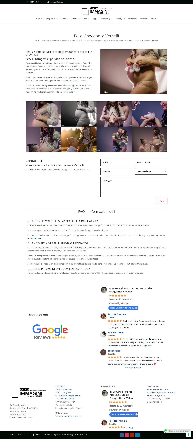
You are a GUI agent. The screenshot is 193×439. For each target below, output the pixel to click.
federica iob (114, 350)
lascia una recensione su (122, 307)
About (154, 19)
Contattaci (30, 169)
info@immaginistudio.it (70, 395)
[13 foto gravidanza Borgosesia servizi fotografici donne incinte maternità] (149, 126)
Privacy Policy (67, 434)
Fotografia (50, 19)
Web (85, 19)
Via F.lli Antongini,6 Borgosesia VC (161, 392)
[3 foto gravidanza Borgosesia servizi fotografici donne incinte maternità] (149, 151)
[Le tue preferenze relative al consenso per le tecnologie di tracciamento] (188, 434)
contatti (144, 19)
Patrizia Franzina (117, 314)
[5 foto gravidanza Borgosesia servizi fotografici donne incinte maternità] (114, 151)
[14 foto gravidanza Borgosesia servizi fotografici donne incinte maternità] (114, 126)
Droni (74, 19)
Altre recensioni (133, 367)
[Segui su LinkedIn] (137, 435)
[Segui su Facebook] (122, 435)
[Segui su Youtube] (132, 435)
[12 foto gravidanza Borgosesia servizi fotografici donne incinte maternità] (43, 151)
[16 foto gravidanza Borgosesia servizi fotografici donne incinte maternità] (43, 126)
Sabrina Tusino (116, 332)
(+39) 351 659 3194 (34, 2)
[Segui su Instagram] (127, 435)
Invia (162, 201)
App (94, 19)
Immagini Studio (75, 85)
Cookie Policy (81, 434)
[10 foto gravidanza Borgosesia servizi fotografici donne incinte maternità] (78, 151)
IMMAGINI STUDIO (63, 389)
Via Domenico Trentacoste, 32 (68, 416)
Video (63, 19)
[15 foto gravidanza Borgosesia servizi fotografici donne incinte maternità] (78, 126)
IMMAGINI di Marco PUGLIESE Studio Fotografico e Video (130, 290)
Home (39, 19)
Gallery (119, 19)
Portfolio (132, 19)
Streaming (105, 19)
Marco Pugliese (53, 434)
